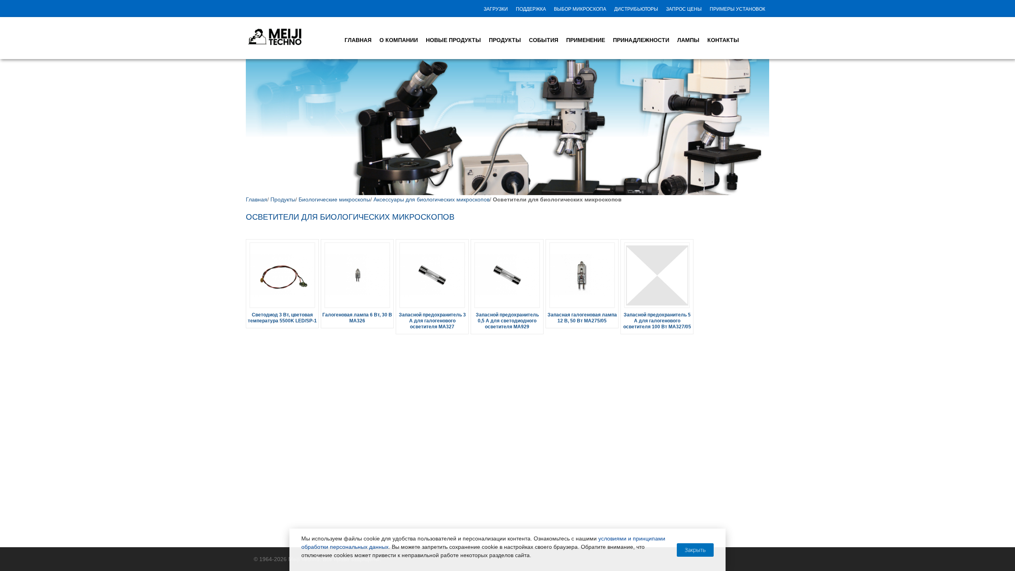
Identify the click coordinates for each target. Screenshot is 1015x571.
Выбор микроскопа (580, 9)
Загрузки (496, 9)
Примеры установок (737, 9)
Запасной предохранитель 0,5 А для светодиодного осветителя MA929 (507, 320)
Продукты (282, 199)
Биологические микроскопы (334, 199)
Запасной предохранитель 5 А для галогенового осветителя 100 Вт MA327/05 (657, 320)
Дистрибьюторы (636, 9)
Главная (256, 199)
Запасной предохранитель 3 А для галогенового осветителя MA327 (432, 320)
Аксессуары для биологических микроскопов (431, 199)
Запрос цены (684, 9)
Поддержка (531, 9)
